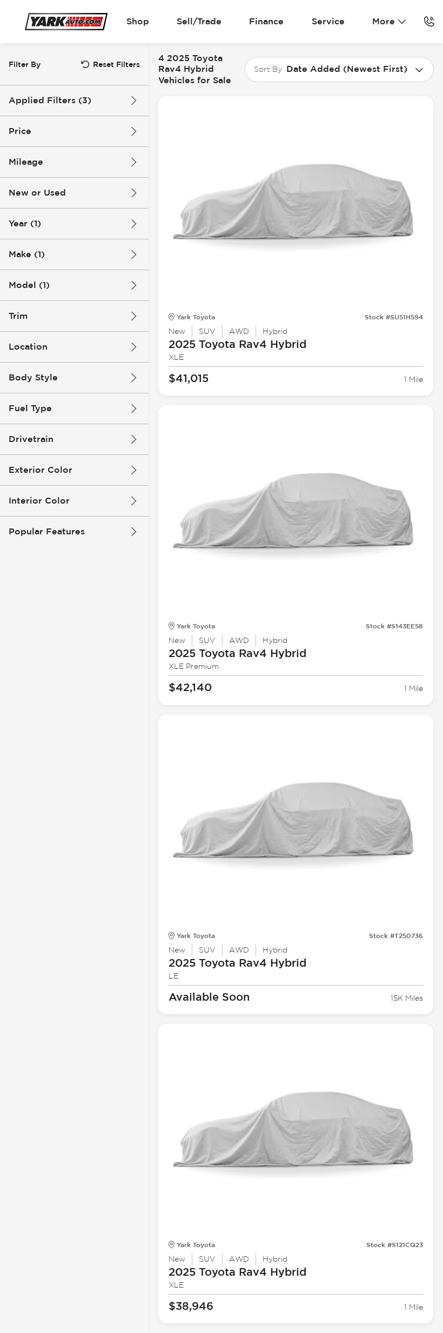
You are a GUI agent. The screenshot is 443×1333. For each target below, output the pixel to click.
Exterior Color (40, 469)
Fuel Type (30, 408)
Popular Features (47, 531)
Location (28, 346)
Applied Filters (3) (50, 100)
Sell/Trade (199, 21)
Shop (137, 21)
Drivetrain (31, 439)
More (383, 21)
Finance (266, 21)
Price (20, 131)
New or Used (37, 192)
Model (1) (29, 285)
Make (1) (27, 254)
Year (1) (25, 223)
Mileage (26, 161)
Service (328, 21)
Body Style (33, 377)
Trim (18, 315)
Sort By (268, 69)
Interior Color (39, 500)
